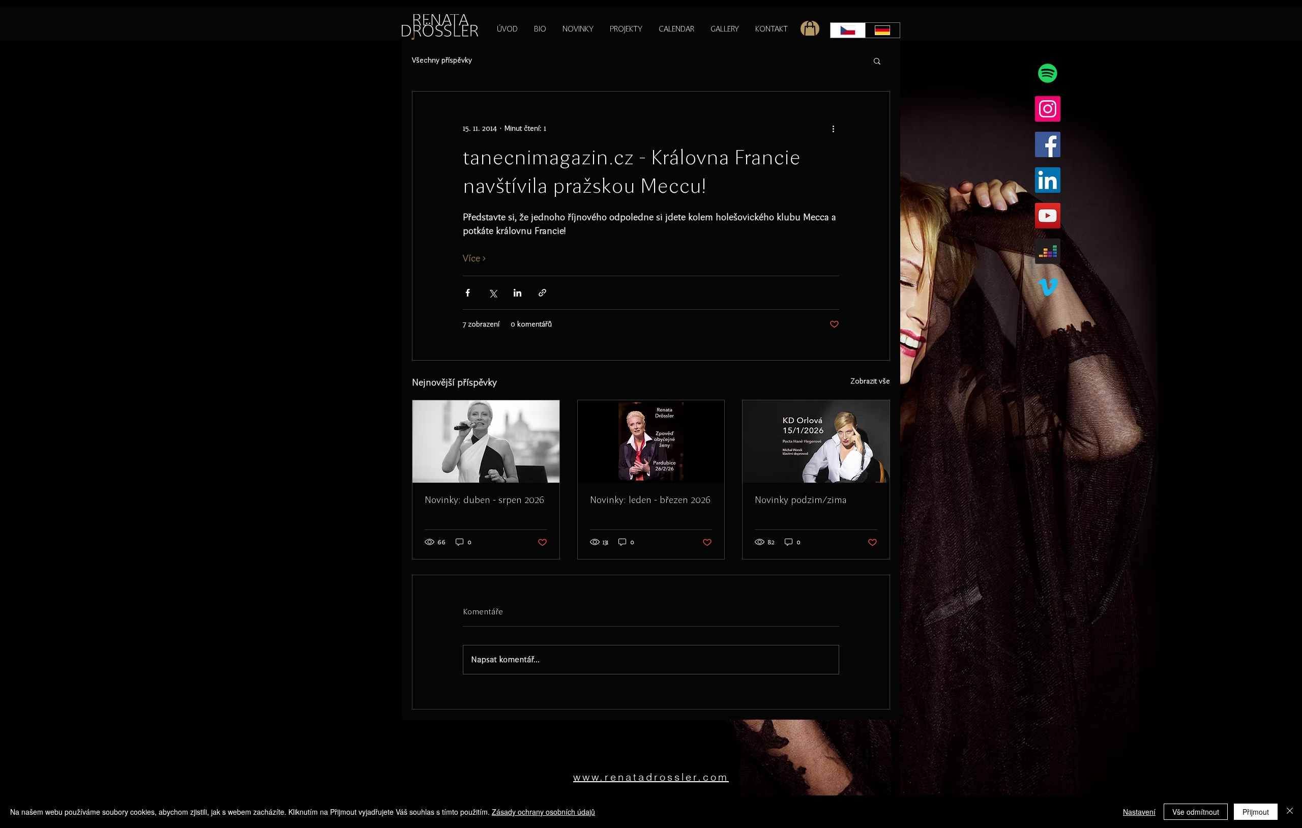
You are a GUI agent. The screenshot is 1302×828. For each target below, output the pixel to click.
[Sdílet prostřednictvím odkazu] (542, 293)
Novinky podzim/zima (801, 500)
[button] (877, 60)
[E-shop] (810, 29)
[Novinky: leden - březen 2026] (651, 441)
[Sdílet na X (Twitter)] (492, 293)
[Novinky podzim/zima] (816, 441)
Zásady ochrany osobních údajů (543, 812)
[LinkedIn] (1047, 180)
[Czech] (848, 30)
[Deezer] (1047, 251)
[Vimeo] (1047, 287)
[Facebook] (1047, 144)
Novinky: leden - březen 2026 (650, 500)
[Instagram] (1047, 109)
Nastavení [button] (1139, 812)
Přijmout (1255, 812)
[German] (882, 30)
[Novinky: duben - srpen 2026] (485, 441)
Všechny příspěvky (442, 60)
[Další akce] (833, 128)
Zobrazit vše (870, 381)
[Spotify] (1047, 73)
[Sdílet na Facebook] (467, 293)
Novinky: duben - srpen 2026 (484, 500)
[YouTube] (1047, 215)
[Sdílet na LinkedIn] (517, 293)
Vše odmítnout (1195, 812)
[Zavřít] (1290, 812)
